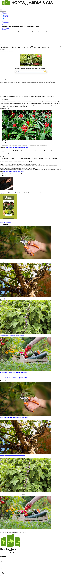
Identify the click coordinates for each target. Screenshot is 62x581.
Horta (2, 20)
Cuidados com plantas (6, 22)
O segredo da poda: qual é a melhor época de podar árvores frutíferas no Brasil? (14, 260)
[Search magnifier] (1, 10)
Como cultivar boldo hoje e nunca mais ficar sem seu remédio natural (12, 335)
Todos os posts (2, 193)
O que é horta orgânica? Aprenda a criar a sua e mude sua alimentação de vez (13, 372)
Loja (2, 24)
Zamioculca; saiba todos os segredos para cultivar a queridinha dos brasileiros (17, 147)
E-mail (1, 563)
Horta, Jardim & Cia (56, 31)
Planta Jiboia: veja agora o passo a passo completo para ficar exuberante (13, 171)
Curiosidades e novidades (6, 23)
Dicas (2, 21)
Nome (1, 561)
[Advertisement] (31, 38)
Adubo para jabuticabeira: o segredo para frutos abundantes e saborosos (12, 455)
